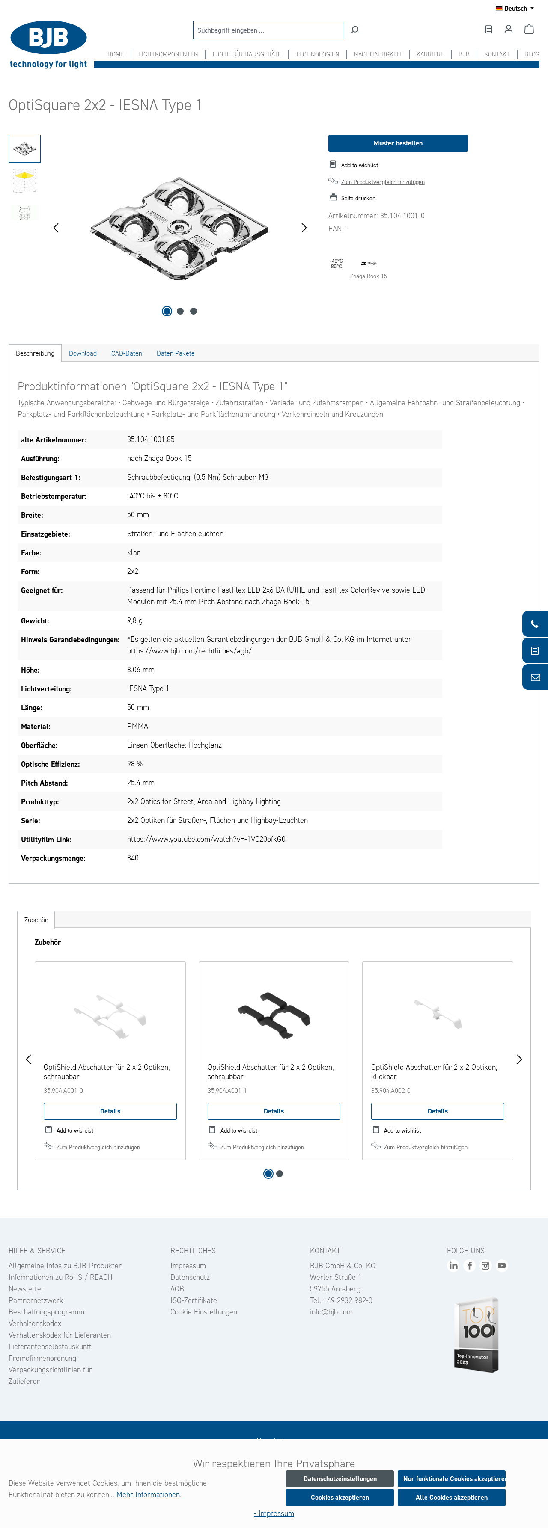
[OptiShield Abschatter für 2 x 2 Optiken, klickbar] (437, 1013)
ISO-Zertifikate (193, 1300)
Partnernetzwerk (36, 1300)
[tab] (35, 353)
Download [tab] (83, 353)
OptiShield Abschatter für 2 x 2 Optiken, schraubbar (107, 1071)
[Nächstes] (304, 227)
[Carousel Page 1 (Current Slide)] (268, 1173)
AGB (177, 1289)
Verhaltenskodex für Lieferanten (60, 1335)
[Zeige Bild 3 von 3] (193, 311)
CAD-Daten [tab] (126, 353)
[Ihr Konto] (508, 29)
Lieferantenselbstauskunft (50, 1346)
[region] (160, 227)
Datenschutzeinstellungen (340, 1478)
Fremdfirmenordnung (42, 1358)
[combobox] (268, 30)
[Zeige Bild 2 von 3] (180, 311)
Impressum (188, 1265)
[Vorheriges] (55, 227)
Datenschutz (190, 1277)
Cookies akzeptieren (340, 1497)
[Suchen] (354, 30)
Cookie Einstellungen (203, 1312)
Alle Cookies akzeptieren (452, 1497)
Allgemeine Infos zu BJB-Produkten (65, 1265)
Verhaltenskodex (35, 1323)
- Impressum (274, 1513)
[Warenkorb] (529, 29)
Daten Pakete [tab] (176, 353)
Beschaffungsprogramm (46, 1312)
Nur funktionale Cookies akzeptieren (454, 1478)
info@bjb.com (331, 1312)
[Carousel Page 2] (279, 1173)
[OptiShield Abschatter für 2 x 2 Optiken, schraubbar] (110, 1013)
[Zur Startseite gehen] (51, 45)
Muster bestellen (398, 143)
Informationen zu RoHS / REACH (60, 1277)
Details (110, 1111)
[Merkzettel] (488, 29)
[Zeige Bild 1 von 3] (167, 311)
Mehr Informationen (148, 1494)
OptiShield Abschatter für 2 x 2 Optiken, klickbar (434, 1071)
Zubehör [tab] (36, 920)
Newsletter (26, 1289)
